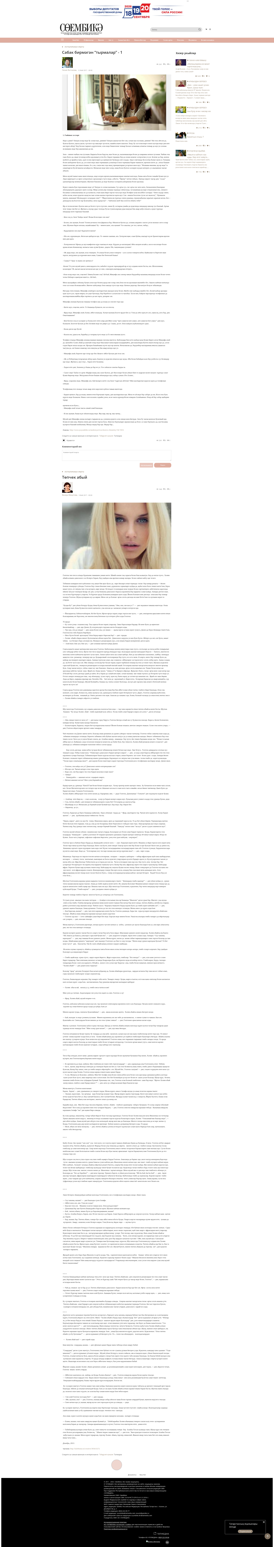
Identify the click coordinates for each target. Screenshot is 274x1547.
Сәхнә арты (168, 40)
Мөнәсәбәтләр (140, 40)
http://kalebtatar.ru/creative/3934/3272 (85, 1449)
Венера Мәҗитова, (70, 495)
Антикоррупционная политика (115, 1522)
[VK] (206, 29)
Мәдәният (154, 40)
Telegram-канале (106, 436)
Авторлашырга (146, 465)
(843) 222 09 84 (163, 1537)
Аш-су (110, 40)
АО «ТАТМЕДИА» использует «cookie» (117, 1524)
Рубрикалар (88, 40)
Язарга (162, 465)
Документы (132, 1475)
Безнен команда (207, 40)
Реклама (180, 40)
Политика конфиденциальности (115, 1529)
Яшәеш (101, 40)
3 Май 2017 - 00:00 (85, 495)
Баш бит (76, 40)
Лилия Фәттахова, (69, 70)
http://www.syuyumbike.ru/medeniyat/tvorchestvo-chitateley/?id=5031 (97, 430)
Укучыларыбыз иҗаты (74, 47)
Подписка (193, 40)
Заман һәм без (124, 40)
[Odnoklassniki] (210, 29)
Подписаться (245, 1531)
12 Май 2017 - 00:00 (85, 70)
